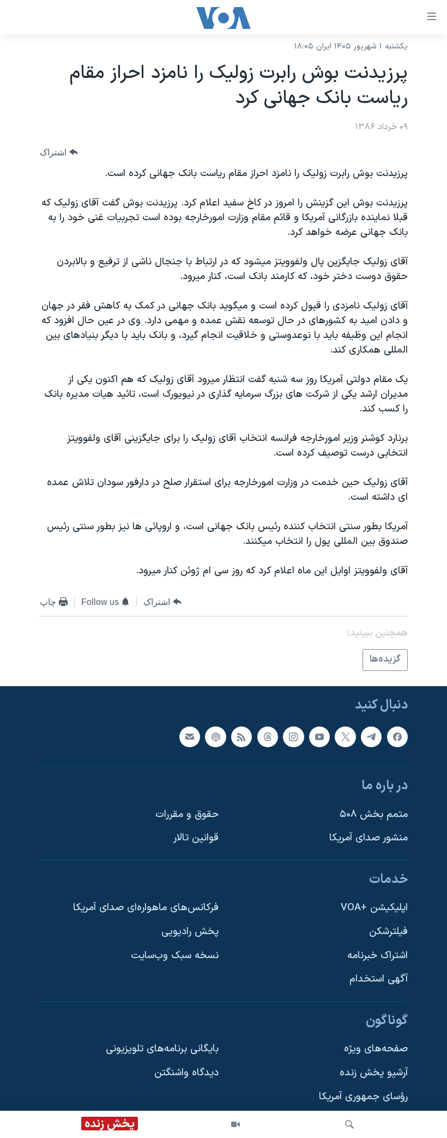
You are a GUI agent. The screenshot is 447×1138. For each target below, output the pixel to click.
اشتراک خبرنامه (377, 955)
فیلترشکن (388, 931)
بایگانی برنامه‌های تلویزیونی (162, 1049)
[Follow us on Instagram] (293, 736)
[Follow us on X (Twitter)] (345, 736)
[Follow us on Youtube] (319, 736)
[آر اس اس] (241, 736)
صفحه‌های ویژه (376, 1049)
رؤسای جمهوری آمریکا (363, 1096)
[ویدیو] (235, 1124)
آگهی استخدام (378, 979)
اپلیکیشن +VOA (374, 907)
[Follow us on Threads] (267, 736)
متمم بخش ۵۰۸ (374, 814)
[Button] (59, 152)
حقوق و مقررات (187, 814)
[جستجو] (349, 1124)
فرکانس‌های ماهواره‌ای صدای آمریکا (146, 907)
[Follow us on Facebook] (397, 736)
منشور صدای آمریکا (368, 838)
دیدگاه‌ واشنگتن (186, 1073)
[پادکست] (215, 736)
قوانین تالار (196, 838)
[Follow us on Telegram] (371, 736)
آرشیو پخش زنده (374, 1073)
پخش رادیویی (190, 931)
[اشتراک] (189, 736)
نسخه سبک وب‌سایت (175, 955)
